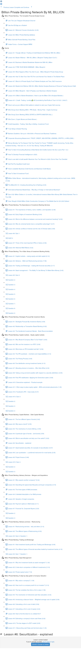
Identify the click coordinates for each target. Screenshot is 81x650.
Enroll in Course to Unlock (40, 644)
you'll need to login (48, 642)
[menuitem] (1, 5)
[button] (1, 2)
